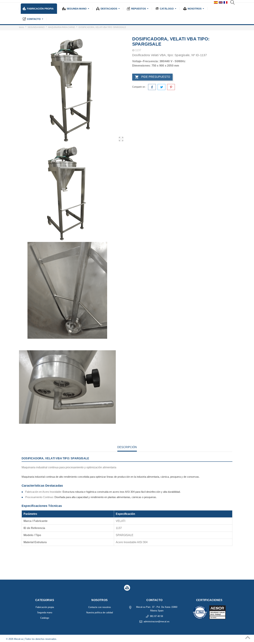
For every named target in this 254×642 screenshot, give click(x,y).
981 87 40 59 (156, 616)
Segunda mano (44, 612)
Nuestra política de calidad (99, 612)
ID (133, 50)
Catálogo (44, 618)
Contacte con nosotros (99, 607)
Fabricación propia (45, 607)
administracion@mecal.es (157, 621)
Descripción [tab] (127, 447)
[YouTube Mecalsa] (127, 587)
